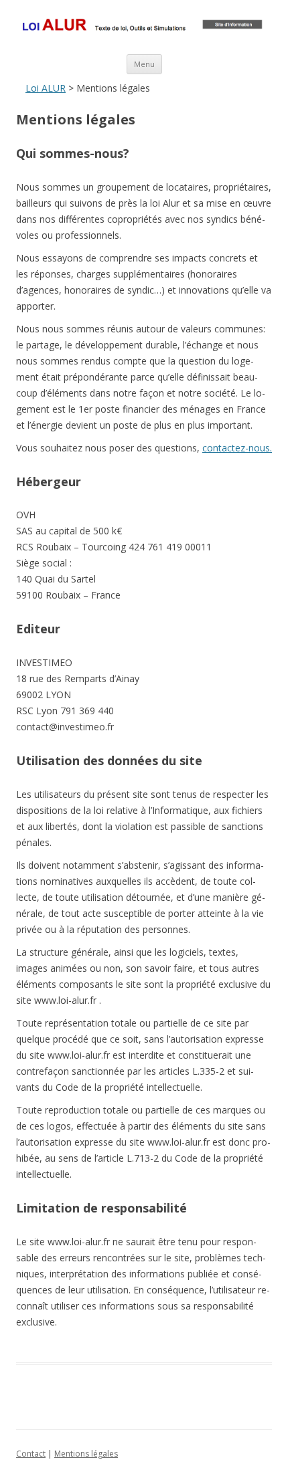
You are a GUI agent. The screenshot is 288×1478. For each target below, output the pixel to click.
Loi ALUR (45, 88)
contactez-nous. (237, 447)
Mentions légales (86, 1453)
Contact (31, 1453)
